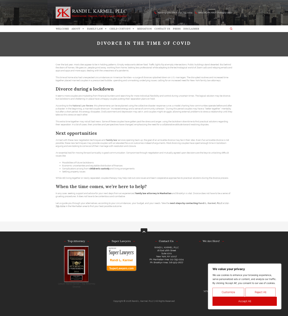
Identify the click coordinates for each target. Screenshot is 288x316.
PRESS (177, 28)
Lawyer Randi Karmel (69, 283)
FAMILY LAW (95, 28)
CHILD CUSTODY (120, 28)
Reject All (260, 292)
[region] (244, 286)
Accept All (244, 301)
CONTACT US (162, 28)
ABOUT (76, 28)
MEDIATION (144, 28)
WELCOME (62, 28)
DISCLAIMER (191, 28)
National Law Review (82, 105)
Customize (228, 292)
